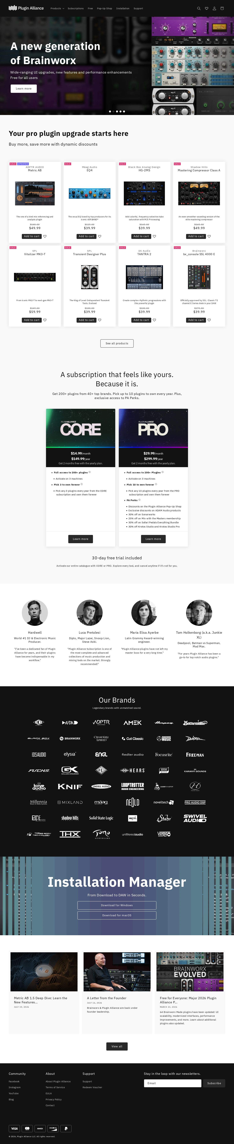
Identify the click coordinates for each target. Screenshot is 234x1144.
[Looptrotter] (133, 786)
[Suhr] (164, 818)
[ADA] (70, 722)
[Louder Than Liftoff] (164, 786)
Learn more (24, 88)
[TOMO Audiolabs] (101, 834)
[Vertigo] (164, 834)
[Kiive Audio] (39, 786)
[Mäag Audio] (101, 802)
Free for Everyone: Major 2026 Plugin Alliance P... (188, 1000)
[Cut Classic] (133, 738)
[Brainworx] (70, 738)
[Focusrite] (164, 754)
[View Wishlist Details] (206, 8)
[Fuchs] (39, 770)
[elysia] (70, 754)
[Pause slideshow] (129, 111)
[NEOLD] (133, 802)
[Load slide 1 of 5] (110, 111)
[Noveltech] (164, 802)
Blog (11, 1099)
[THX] (70, 834)
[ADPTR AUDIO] (101, 722)
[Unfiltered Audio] (133, 834)
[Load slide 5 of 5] (124, 111)
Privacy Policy (53, 1099)
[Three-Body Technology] (39, 834)
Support (87, 1081)
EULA (49, 1093)
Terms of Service (55, 1087)
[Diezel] (195, 738)
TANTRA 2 (144, 254)
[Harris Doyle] (101, 770)
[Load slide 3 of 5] (117, 111)
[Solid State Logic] (101, 818)
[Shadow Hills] (70, 818)
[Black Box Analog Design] (39, 738)
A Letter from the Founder (106, 998)
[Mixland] (70, 802)
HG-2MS (144, 170)
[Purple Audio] (39, 818)
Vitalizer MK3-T (35, 254)
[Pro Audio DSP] (195, 802)
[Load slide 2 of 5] (113, 111)
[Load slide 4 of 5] (120, 111)
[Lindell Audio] (101, 786)
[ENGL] (101, 754)
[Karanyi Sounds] (195, 770)
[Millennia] (39, 802)
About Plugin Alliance (58, 1081)
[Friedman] (195, 754)
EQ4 (90, 170)
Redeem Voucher (92, 1087)
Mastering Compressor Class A (199, 170)
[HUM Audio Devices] (164, 770)
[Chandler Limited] (101, 738)
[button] (57, 8)
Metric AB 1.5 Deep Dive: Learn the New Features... (40, 1000)
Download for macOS (117, 915)
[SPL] (133, 818)
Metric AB (35, 170)
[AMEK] (133, 722)
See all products (117, 343)
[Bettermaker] (195, 722)
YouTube (13, 1093)
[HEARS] (133, 770)
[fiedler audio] (133, 754)
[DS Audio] (39, 754)
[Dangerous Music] (164, 738)
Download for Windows (117, 905)
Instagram (15, 1087)
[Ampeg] (164, 722)
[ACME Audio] (39, 722)
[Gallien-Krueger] (70, 770)
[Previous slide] (104, 111)
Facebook (14, 1081)
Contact (50, 1105)
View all (117, 1046)
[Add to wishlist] (45, 236)
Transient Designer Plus (89, 254)
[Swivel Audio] (195, 818)
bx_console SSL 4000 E (199, 254)
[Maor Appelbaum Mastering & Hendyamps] (195, 786)
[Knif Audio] (70, 786)
